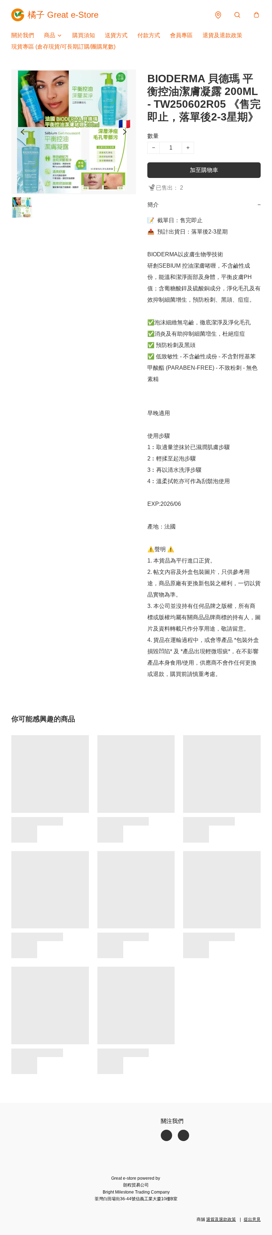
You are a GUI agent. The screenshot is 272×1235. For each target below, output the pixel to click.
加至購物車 (204, 170)
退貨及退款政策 (222, 35)
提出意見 (252, 1219)
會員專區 (181, 35)
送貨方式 (116, 35)
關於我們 (22, 35)
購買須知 (83, 35)
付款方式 (148, 35)
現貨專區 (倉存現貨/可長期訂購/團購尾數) (63, 47)
